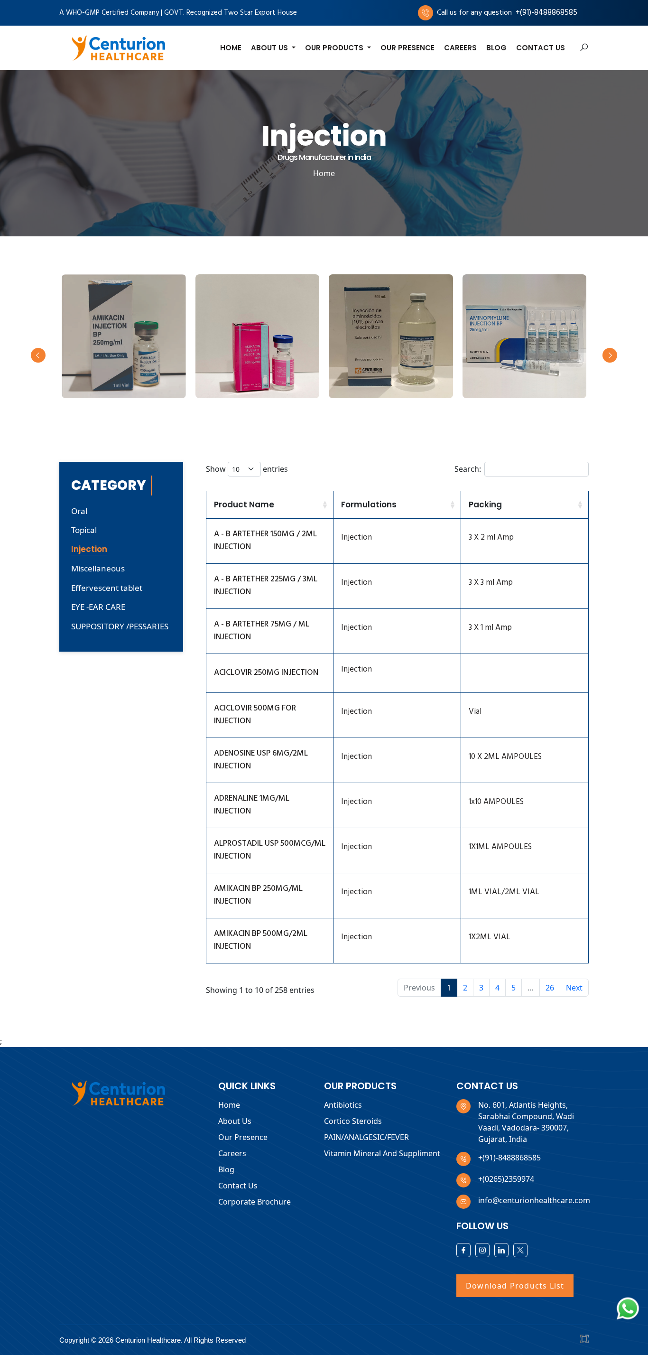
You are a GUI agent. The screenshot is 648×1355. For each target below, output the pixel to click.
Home (230, 48)
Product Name (244, 504)
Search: (467, 469)
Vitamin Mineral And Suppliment (382, 1153)
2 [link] (465, 987)
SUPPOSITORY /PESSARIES (119, 626)
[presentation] (38, 355)
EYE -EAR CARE (98, 606)
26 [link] (550, 987)
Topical (84, 529)
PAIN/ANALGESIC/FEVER (366, 1137)
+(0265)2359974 (506, 1179)
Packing (485, 504)
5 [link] (513, 987)
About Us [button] (270, 48)
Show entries (247, 469)
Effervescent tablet (106, 587)
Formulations (369, 504)
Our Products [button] (335, 48)
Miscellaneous (98, 568)
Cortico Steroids (353, 1121)
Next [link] (574, 987)
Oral (79, 510)
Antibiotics (343, 1105)
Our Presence (407, 48)
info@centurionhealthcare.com (534, 1200)
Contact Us (540, 48)
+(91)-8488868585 (546, 12)
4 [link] (497, 987)
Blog (496, 48)
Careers (460, 48)
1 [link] (449, 987)
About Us (234, 1121)
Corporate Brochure (254, 1201)
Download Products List (515, 1285)
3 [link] (481, 987)
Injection (89, 549)
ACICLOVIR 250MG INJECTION (266, 672)
